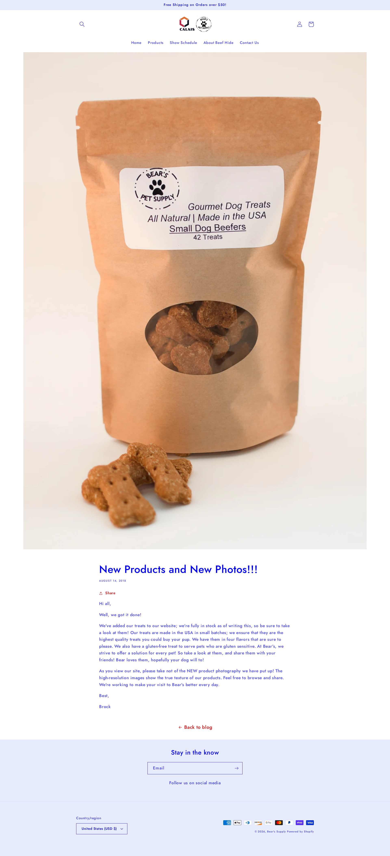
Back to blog (198, 727)
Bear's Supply (276, 831)
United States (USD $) (99, 828)
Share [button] (110, 593)
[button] (82, 24)
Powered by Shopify (300, 831)
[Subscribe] (236, 768)
